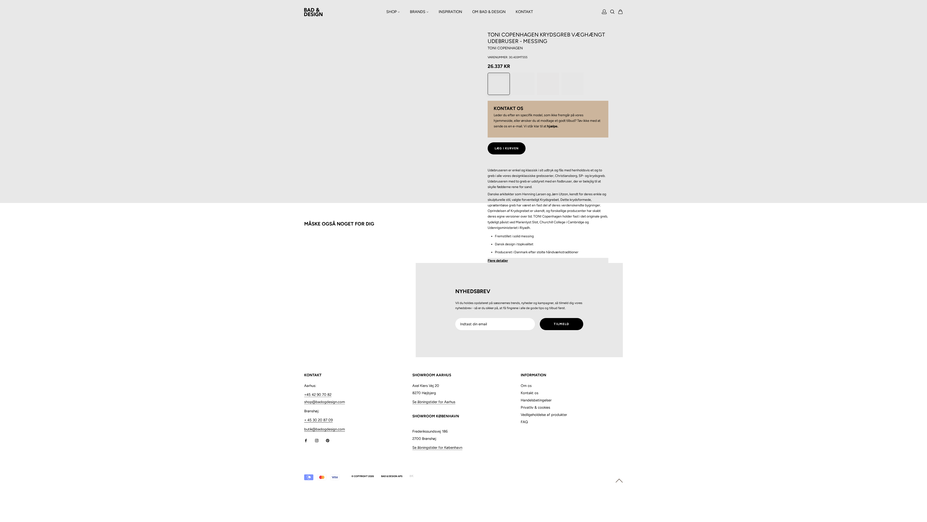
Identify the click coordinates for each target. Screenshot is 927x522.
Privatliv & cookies (535, 407)
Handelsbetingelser (536, 400)
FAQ (524, 422)
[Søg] (612, 12)
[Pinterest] (327, 440)
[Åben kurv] (620, 12)
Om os (526, 386)
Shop (392, 11)
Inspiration (450, 11)
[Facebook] (306, 440)
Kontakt (524, 11)
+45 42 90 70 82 (317, 394)
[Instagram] (316, 440)
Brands (418, 11)
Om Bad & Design (489, 11)
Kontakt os (529, 393)
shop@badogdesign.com (324, 402)
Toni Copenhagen (505, 48)
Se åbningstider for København (437, 447)
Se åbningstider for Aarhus (433, 402)
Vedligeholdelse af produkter (544, 415)
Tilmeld (561, 324)
